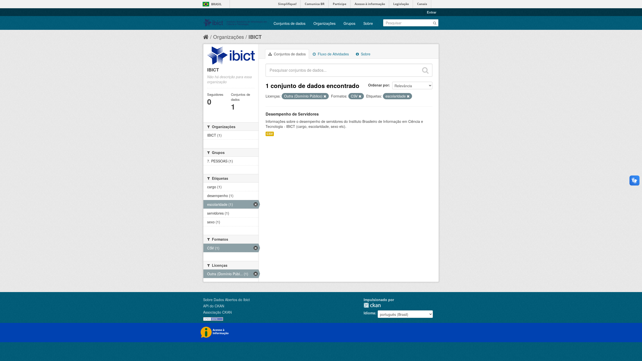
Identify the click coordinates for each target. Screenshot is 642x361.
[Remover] (325, 96)
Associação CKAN (217, 312)
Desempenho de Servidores (292, 114)
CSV (270, 134)
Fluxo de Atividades (333, 53)
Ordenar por (378, 84)
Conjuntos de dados (289, 23)
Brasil (216, 4)
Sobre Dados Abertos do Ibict (226, 299)
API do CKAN (213, 305)
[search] (425, 70)
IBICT (255, 36)
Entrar (431, 12)
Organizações (324, 23)
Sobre (368, 23)
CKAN (372, 305)
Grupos (349, 23)
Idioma (369, 312)
